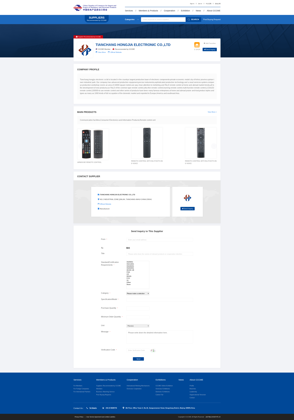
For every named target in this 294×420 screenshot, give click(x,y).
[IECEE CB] (137, 270)
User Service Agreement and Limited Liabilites (100, 417)
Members (99, 389)
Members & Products (148, 11)
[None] (137, 284)
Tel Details (93, 408)
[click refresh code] (152, 350)
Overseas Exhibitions (163, 389)
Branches (193, 389)
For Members (78, 386)
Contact (192, 398)
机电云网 (217, 3)
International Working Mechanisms (138, 386)
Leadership (193, 392)
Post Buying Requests (103, 395)
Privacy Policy (79, 417)
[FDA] (137, 272)
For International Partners (82, 392)
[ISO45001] (137, 266)
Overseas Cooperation (134, 389)
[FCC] (137, 278)
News (198, 11)
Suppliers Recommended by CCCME (108, 386)
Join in (200, 3)
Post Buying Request (211, 19)
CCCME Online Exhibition (164, 386)
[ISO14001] (137, 264)
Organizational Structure (198, 395)
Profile (192, 386)
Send (138, 359)
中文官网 (208, 3)
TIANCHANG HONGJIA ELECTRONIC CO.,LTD (117, 195)
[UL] (137, 280)
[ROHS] (137, 276)
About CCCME (213, 11)
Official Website (116, 52)
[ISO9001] (137, 262)
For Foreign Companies (81, 389)
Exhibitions (161, 380)
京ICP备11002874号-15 (213, 417)
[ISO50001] (137, 268)
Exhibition (185, 11)
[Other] (137, 282)
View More (102, 52)
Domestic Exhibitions (163, 392)
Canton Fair (159, 395)
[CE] (137, 274)
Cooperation (169, 11)
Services (129, 11)
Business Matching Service (105, 392)
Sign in (192, 3)
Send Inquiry (210, 49)
